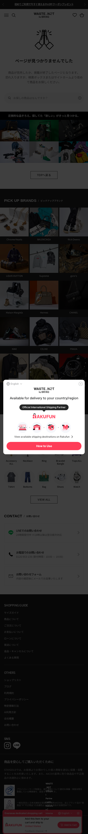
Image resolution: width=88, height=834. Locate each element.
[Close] (80, 384)
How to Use (44, 446)
